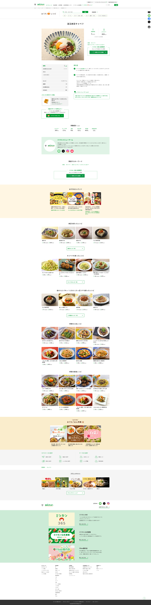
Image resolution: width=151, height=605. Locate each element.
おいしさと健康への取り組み (74, 572)
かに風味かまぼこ (46, 87)
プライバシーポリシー (67, 601)
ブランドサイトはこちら (56, 103)
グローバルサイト (95, 601)
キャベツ (44, 80)
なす (64, 15)
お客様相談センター (67, 5)
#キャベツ (93, 42)
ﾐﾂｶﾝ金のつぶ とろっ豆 (47, 68)
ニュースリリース (72, 575)
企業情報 (60, 5)
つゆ (56, 577)
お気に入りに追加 (99, 52)
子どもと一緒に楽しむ (102, 15)
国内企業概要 (71, 566)
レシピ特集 (43, 568)
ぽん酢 (56, 572)
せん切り (83, 68)
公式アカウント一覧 (103, 507)
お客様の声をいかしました (87, 566)
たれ (56, 578)
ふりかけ (56, 587)
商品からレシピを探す (45, 572)
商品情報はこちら (55, 102)
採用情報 (70, 573)
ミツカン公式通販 (77, 5)
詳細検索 (94, 12)
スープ (56, 580)
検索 (85, 12)
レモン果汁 (57, 585)
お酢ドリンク (57, 570)
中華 (56, 582)
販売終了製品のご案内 (86, 568)
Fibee (56, 596)
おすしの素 (57, 589)
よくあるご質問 (85, 570)
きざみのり (45, 90)
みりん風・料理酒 (58, 573)
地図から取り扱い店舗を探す (88, 573)
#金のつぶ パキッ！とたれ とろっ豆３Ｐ (96, 44)
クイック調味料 (58, 584)
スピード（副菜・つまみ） (91, 15)
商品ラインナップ (99, 568)
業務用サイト (98, 565)
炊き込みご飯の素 (58, 590)
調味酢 (56, 568)
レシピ (97, 570)
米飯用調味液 (57, 592)
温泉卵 (44, 83)
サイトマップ (89, 601)
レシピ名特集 (44, 573)
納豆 (56, 594)
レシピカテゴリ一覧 (45, 570)
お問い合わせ (85, 572)
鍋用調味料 (57, 575)
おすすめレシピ (44, 566)
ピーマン (69, 15)
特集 (97, 566)
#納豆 (89, 42)
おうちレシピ (49, 5)
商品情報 (55, 5)
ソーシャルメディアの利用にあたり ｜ (79, 601)
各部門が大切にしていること (74, 570)
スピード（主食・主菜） (78, 15)
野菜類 (43, 467)
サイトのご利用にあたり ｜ (58, 601)
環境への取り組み (72, 568)
